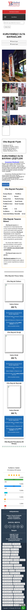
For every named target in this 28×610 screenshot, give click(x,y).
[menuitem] (7, 544)
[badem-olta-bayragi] (22, 89)
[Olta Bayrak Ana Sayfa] (14, 4)
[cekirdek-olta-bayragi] (14, 103)
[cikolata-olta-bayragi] (14, 120)
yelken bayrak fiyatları (8, 589)
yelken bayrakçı (16, 544)
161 (6, 482)
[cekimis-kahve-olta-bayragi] (6, 105)
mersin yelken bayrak (7, 560)
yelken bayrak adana (15, 573)
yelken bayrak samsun (19, 567)
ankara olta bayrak (7, 544)
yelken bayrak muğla (18, 599)
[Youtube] (21, 526)
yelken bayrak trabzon (8, 605)
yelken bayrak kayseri (8, 594)
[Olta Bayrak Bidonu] (14, 292)
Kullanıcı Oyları (14, 468)
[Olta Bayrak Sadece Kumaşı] (14, 396)
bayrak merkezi (6, 554)
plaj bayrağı (12, 570)
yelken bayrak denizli (7, 583)
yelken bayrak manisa (19, 597)
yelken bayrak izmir (7, 591)
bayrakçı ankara (17, 546)
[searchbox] (14, 22)
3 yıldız (21, 490)
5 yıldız (21, 477)
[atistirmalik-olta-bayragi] (14, 88)
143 (6, 488)
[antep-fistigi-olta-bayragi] (6, 88)
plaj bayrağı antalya (20, 570)
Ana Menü (14, 17)
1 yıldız (21, 503)
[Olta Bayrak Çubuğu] (14, 343)
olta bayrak (16, 560)
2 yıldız (21, 497)
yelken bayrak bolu (17, 578)
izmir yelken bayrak (14, 557)
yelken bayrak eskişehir (8, 586)
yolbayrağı (16, 605)
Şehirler (14, 8)
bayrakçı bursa (6, 549)
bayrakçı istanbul (14, 549)
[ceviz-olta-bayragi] (6, 120)
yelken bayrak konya (18, 594)
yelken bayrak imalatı (7, 546)
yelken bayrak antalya (8, 565)
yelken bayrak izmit (17, 591)
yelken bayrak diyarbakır (19, 583)
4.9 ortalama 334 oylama (14, 470)
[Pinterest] (18, 526)
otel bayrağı (5, 570)
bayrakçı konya (14, 552)
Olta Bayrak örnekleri (14, 11)
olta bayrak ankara (14, 562)
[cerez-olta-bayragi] (22, 102)
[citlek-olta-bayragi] (22, 120)
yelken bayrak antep (18, 575)
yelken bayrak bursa (7, 581)
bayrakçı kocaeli (6, 552)
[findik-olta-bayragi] (6, 131)
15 (5, 495)
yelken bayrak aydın (7, 578)
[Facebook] (10, 526)
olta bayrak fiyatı (17, 565)
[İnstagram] (6, 526)
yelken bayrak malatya (8, 597)
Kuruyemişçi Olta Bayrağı (12, 162)
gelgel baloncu (6, 557)
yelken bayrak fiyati (19, 586)
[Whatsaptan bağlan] (23, 607)
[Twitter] (14, 526)
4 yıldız (21, 484)
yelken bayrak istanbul (8, 567)
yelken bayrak (6, 562)
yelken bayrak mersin (7, 599)
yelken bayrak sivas (18, 602)
